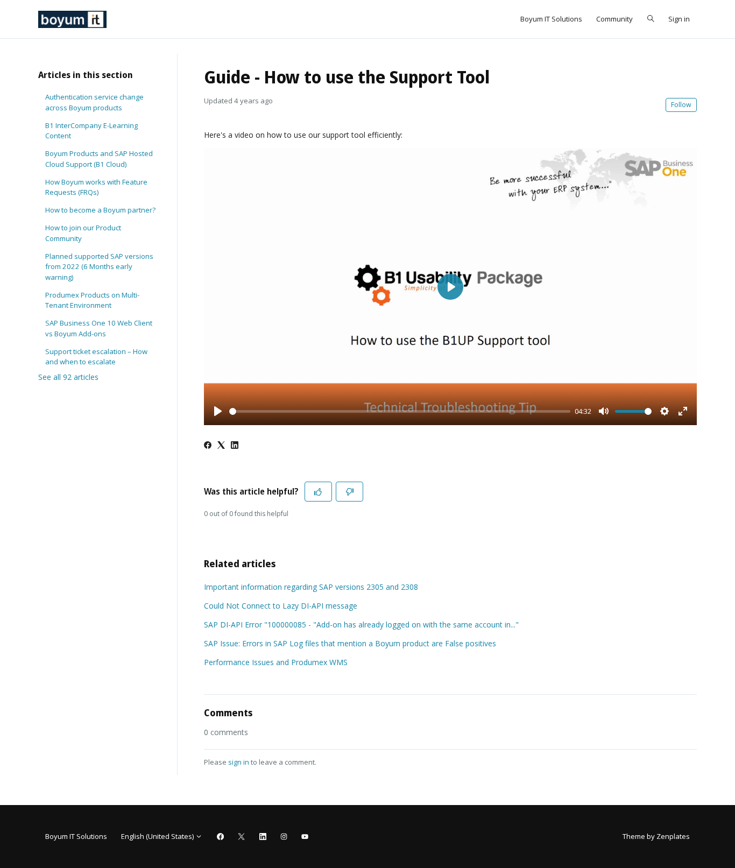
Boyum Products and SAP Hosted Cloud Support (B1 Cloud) (99, 159)
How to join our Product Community (83, 233)
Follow (681, 104)
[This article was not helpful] (349, 492)
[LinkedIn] (234, 446)
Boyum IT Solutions (551, 19)
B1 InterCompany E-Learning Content (91, 131)
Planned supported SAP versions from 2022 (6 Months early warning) (99, 266)
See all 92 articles (68, 377)
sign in (238, 762)
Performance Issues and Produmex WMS (276, 662)
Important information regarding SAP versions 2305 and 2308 (311, 587)
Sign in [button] (679, 19)
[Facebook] (207, 446)
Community (614, 19)
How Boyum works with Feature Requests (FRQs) (96, 187)
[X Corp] (221, 446)
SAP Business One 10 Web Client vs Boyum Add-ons (98, 328)
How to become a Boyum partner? (100, 210)
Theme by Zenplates (656, 836)
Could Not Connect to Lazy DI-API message (280, 606)
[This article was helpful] (318, 492)
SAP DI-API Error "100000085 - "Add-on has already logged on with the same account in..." (361, 624)
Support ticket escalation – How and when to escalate (96, 357)
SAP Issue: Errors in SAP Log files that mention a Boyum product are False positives (350, 643)
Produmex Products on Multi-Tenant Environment (92, 300)
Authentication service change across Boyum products (94, 102)
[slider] (399, 411)
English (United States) (158, 836)
